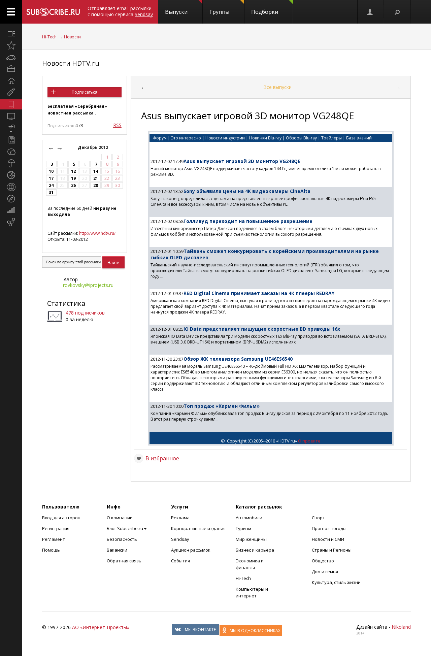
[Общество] (11, 151)
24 (51, 185)
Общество (323, 561)
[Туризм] (11, 199)
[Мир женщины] (11, 93)
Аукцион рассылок (190, 550)
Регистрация (55, 528)
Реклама (180, 518)
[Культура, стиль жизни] (11, 128)
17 (51, 178)
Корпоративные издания (198, 528)
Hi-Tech (49, 37)
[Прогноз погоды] (11, 163)
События (180, 561)
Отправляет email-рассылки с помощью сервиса (120, 11)
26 (73, 185)
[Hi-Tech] (11, 104)
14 (95, 171)
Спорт (318, 518)
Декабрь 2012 (93, 147)
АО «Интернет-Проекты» (100, 627)
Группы (219, 11)
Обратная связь (124, 561)
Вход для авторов (61, 518)
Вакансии (117, 550)
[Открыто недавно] (11, 45)
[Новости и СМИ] (11, 140)
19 (73, 178)
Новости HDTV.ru (70, 63)
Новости (72, 37)
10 (51, 171)
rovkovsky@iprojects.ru (88, 285)
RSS (117, 125)
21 (95, 178)
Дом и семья (325, 571)
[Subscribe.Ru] (53, 12)
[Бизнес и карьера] (11, 69)
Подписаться (84, 92)
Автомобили (249, 518)
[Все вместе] (11, 34)
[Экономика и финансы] (11, 210)
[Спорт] (11, 175)
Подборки (264, 11)
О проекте (309, 441)
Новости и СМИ (328, 539)
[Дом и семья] (11, 81)
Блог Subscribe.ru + (127, 528)
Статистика (66, 303)
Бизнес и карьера (255, 550)
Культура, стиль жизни (336, 582)
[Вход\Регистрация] (370, 12)
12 (73, 171)
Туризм (243, 528)
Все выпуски (277, 87)
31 (51, 192)
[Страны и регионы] (11, 187)
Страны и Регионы (332, 550)
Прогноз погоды (329, 528)
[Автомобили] (11, 57)
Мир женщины (251, 539)
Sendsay (180, 539)
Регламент (53, 539)
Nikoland (401, 627)
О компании (120, 518)
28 (95, 185)
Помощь (51, 550)
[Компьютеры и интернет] (11, 116)
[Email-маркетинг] (11, 222)
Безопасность (122, 539)
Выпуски (176, 11)
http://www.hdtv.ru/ (97, 233)
